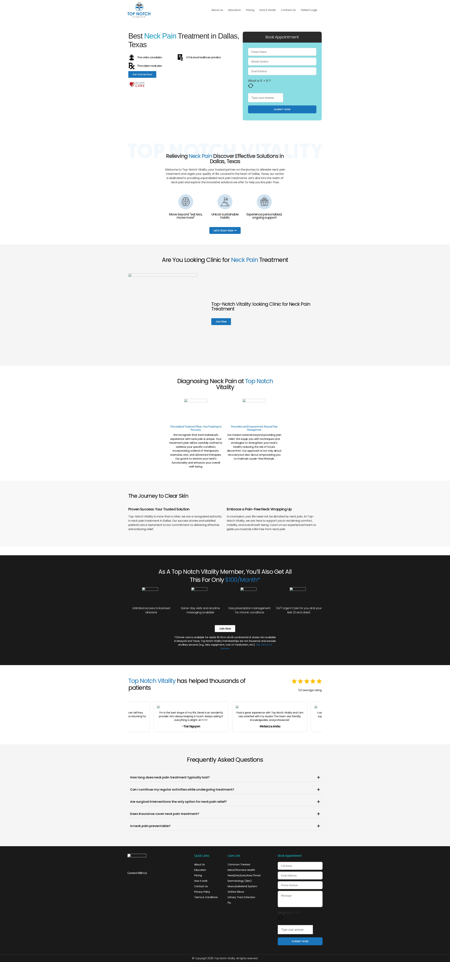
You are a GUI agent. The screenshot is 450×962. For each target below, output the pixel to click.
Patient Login (309, 10)
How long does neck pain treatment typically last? (170, 777)
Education (234, 10)
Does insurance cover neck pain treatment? (164, 814)
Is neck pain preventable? (150, 826)
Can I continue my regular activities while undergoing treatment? (182, 789)
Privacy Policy (202, 892)
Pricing (250, 10)
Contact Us (288, 10)
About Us (217, 10)
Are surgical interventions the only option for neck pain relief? (178, 801)
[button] (225, 777)
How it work (200, 881)
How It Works (267, 10)
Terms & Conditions (206, 897)
